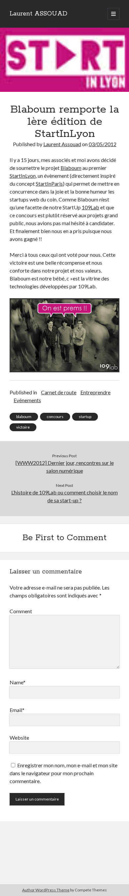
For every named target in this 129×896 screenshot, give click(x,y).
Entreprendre (95, 392)
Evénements (27, 400)
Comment (21, 611)
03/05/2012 (102, 144)
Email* (17, 710)
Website (19, 737)
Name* (17, 682)
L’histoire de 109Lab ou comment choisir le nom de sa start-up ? (64, 496)
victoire (23, 427)
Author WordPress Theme (45, 889)
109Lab (90, 207)
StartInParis (49, 183)
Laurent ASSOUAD (38, 14)
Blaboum (71, 168)
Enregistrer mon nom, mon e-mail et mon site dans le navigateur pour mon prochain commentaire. (63, 773)
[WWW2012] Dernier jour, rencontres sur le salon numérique (65, 467)
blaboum (23, 416)
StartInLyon (23, 175)
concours (55, 416)
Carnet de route (58, 392)
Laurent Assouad (62, 144)
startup (85, 416)
